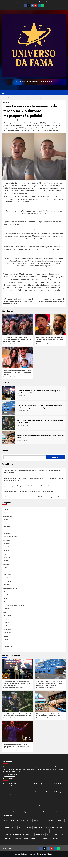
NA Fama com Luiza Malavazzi (13, 605)
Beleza (5, 523)
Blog (9, 848)
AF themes (32, 2)
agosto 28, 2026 (51, 687)
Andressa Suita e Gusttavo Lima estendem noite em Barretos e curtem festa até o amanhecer (17, 339)
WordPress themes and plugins (13, 769)
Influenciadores (8, 574)
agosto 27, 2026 (51, 718)
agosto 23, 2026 (51, 344)
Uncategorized (8, 646)
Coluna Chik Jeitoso (10, 536)
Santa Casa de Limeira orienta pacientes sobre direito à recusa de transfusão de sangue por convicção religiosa (33, 479)
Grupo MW (7, 571)
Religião (6, 622)
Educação (6, 547)
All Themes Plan (10, 774)
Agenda (6, 509)
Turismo (6, 639)
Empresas (6, 550)
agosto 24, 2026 (19, 344)
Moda (5, 591)
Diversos (6, 540)
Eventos (5, 427)
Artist (5, 512)
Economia (6, 543)
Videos (40, 2)
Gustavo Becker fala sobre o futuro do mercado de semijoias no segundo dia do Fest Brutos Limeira (32, 472)
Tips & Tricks (8, 632)
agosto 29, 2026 (19, 687)
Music (5, 598)
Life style (6, 584)
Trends (5, 636)
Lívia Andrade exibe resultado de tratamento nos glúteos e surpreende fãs (50, 299)
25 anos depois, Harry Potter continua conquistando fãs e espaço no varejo (28, 491)
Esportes (6, 557)
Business (6, 442)
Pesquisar (6, 450)
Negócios (6, 397)
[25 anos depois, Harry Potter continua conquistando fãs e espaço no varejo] (50, 701)
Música (5, 602)
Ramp (5, 619)
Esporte (6, 554)
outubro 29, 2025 (23, 120)
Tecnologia (7, 629)
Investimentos (8, 578)
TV (4, 643)
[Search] (64, 92)
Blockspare (47, 2)
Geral (5, 567)
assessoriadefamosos (10, 120)
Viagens (6, 650)
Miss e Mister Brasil (10, 588)
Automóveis (7, 516)
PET (4, 612)
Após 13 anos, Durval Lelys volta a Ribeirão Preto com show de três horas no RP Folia (32, 486)
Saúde (5, 412)
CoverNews (41, 854)
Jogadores (7, 581)
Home (4, 848)
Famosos (6, 102)
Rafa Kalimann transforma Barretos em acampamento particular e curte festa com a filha (17, 372)
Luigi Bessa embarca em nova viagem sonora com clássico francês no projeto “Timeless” (33, 497)
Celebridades (7, 533)
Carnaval (6, 530)
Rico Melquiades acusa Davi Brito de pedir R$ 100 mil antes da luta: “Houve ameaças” (50, 339)
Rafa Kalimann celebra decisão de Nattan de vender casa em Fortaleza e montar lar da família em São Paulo (18, 300)
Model (5, 595)
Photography (7, 615)
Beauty (5, 519)
